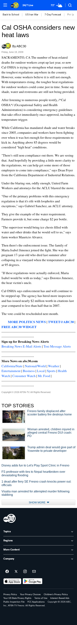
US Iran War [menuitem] (31, 14)
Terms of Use (40, 598)
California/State (12, 366)
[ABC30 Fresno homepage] (15, 5)
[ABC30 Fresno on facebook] (7, 571)
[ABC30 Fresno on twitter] (16, 571)
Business (29, 371)
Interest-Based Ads (59, 598)
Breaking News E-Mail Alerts (21, 346)
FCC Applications (36, 602)
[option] (14, 14)
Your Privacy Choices (30, 594)
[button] (5, 5)
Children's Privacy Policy (56, 594)
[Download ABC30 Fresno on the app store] (12, 581)
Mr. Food (44, 376)
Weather (53, 366)
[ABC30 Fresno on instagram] (25, 571)
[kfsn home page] (9, 518)
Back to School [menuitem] (11, 14)
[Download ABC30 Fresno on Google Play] (32, 581)
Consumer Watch (24, 376)
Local (41, 371)
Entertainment (11, 371)
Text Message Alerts (57, 346)
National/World (35, 366)
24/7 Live (27, 5)
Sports (51, 371)
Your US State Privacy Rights (17, 598)
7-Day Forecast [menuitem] (52, 14)
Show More (37, 502)
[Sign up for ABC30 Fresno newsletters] (34, 571)
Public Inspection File (13, 602)
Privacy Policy (10, 594)
